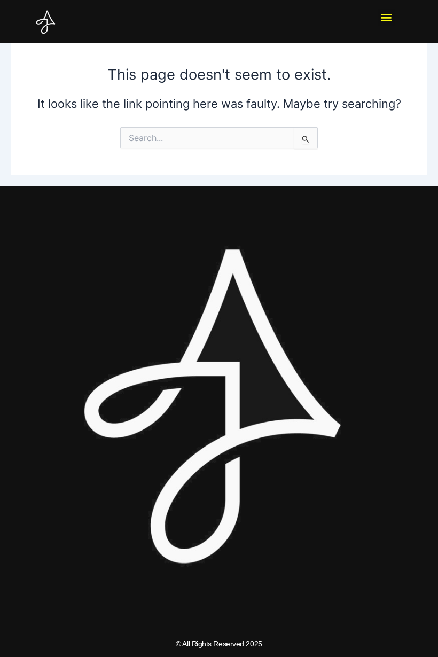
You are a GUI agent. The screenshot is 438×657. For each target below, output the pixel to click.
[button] (386, 17)
